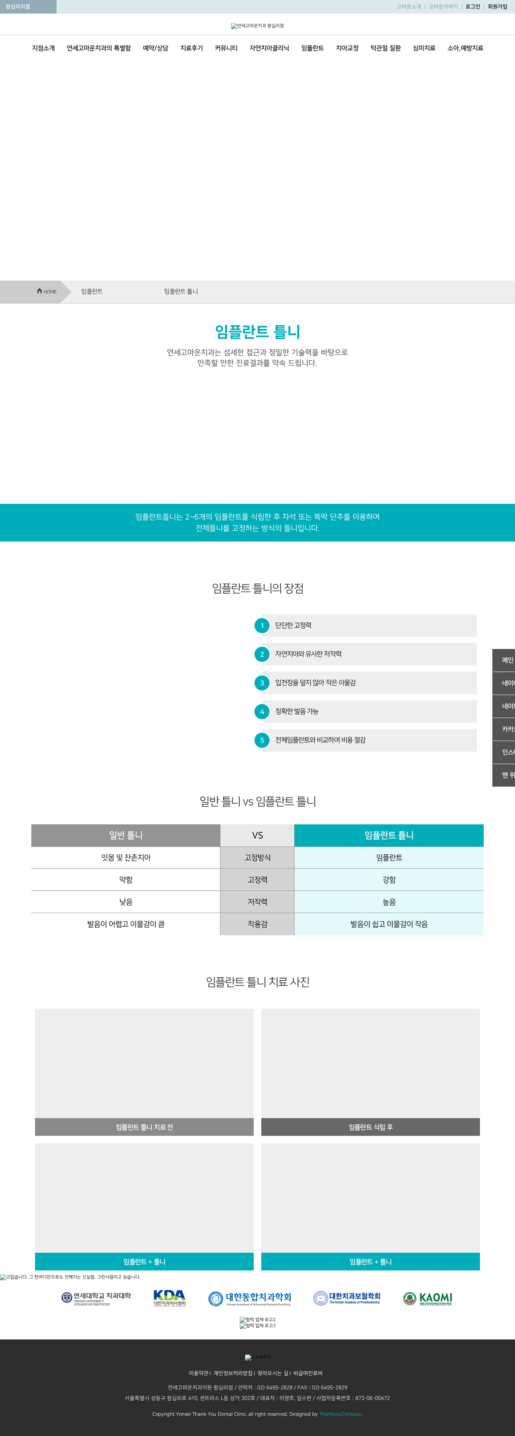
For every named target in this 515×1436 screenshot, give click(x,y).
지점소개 (43, 48)
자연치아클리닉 (269, 48)
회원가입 (497, 7)
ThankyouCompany (341, 1414)
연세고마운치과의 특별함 (99, 48)
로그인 (473, 7)
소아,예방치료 (465, 48)
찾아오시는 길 (272, 1373)
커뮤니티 (226, 48)
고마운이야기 (443, 7)
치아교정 (347, 48)
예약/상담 (155, 48)
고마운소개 (409, 7)
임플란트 (312, 48)
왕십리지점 (18, 7)
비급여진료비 (307, 1373)
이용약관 (198, 1373)
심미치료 (424, 48)
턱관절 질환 (386, 48)
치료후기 (191, 48)
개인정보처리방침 (232, 1373)
